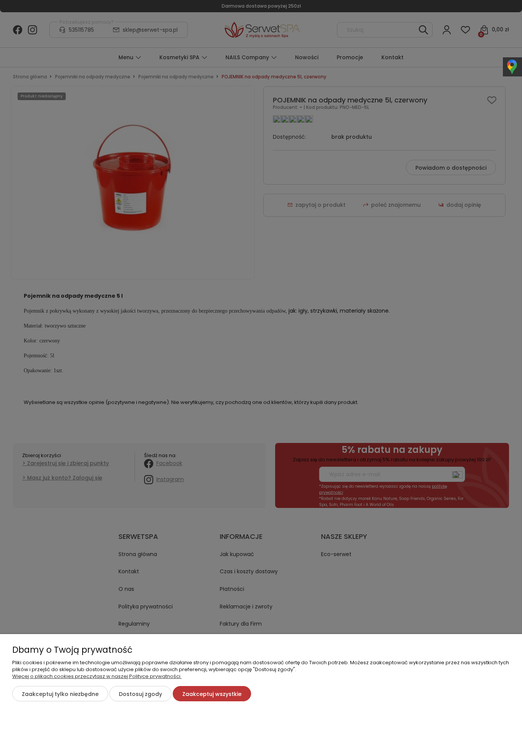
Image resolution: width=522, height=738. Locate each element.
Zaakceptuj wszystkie (212, 694)
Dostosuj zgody (140, 694)
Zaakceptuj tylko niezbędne (60, 694)
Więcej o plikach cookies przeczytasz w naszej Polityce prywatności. (97, 676)
